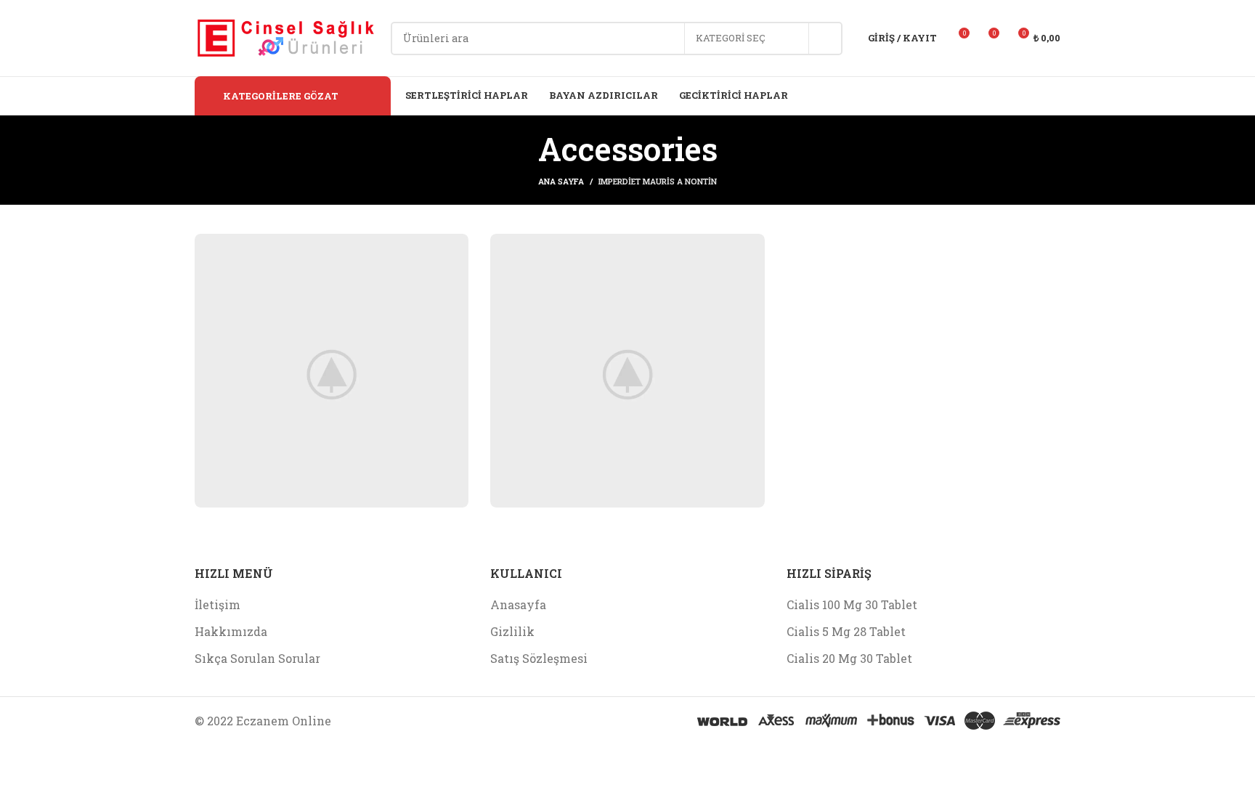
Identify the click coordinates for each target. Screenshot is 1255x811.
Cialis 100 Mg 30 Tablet (852, 604)
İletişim (217, 604)
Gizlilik (512, 631)
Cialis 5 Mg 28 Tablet (846, 631)
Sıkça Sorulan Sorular (257, 658)
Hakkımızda (231, 631)
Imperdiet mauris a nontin (657, 181)
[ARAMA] (825, 38)
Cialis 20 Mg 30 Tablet (849, 658)
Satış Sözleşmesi (539, 658)
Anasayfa (518, 604)
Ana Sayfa (561, 181)
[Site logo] (285, 36)
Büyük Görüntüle (450, 250)
